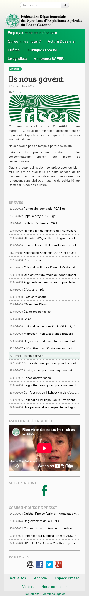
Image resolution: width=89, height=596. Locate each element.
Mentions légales (53, 594)
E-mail (30, 564)
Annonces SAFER (49, 59)
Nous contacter (54, 587)
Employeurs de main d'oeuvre (32, 33)
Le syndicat (17, 59)
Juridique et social (42, 50)
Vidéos (28, 587)
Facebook (39, 564)
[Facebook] (44, 494)
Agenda (40, 578)
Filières (14, 50)
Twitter (49, 564)
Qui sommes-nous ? (24, 41)
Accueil (15, 68)
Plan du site (32, 594)
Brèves (16, 92)
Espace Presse (67, 578)
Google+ (58, 564)
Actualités (18, 578)
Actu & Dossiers (61, 41)
